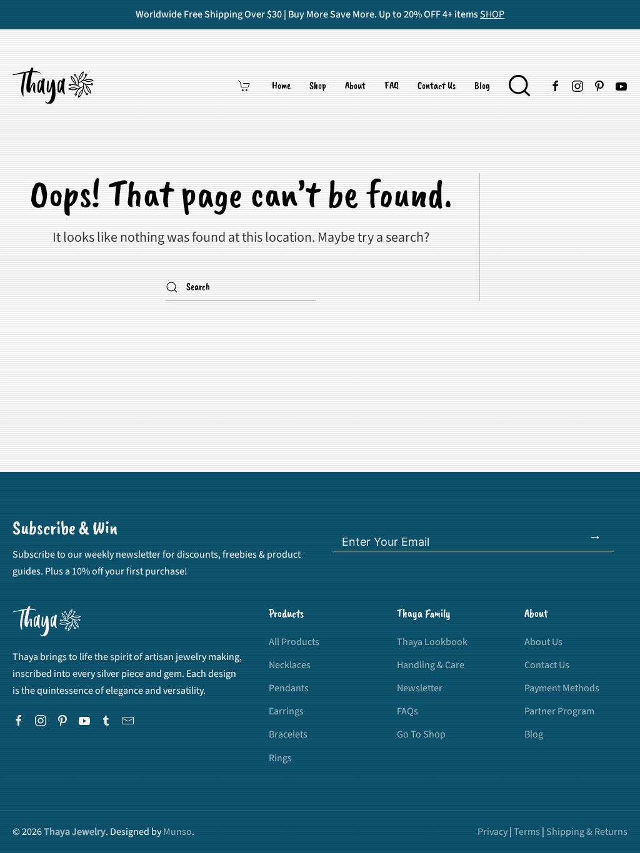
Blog (482, 85)
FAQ (391, 85)
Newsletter (419, 688)
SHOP (492, 14)
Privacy (493, 832)
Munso (177, 832)
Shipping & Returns (587, 832)
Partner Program (559, 711)
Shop (317, 85)
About (355, 85)
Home (281, 85)
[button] (520, 85)
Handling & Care (430, 665)
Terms (527, 832)
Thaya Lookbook (432, 642)
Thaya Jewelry (75, 832)
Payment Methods (561, 688)
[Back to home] (55, 85)
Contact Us (437, 85)
